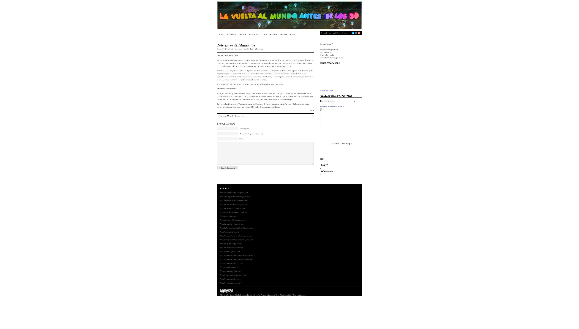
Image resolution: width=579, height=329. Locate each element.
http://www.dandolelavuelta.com (231, 247)
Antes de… (254, 34)
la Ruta (242, 34)
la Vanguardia (327, 171)
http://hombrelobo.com (228, 216)
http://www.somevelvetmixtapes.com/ (233, 275)
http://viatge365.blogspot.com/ (231, 243)
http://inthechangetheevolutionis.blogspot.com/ (236, 228)
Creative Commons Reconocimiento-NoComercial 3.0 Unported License (280, 295)
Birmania (230, 116)
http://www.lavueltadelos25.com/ (231, 263)
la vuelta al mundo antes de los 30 (332, 107)
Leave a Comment (256, 49)
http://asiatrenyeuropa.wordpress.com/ (234, 192)
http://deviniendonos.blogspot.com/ (232, 208)
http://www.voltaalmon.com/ (230, 283)
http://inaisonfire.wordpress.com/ (232, 224)
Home (221, 34)
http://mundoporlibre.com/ (229, 232)
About (293, 34)
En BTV (324, 165)
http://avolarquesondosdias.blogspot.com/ (235, 196)
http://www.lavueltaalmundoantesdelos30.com (236, 255)
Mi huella (231, 34)
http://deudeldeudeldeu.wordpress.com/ (234, 204)
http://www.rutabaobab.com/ (230, 271)
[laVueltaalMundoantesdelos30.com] (329, 128)
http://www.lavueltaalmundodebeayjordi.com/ (236, 259)
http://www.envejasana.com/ (230, 251)
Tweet (312, 110)
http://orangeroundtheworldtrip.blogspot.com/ (236, 239)
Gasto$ (283, 34)
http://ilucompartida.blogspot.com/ (232, 220)
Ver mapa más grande (326, 90)
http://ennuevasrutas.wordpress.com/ (233, 212)
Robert (227, 49)
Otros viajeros (269, 34)
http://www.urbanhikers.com (230, 279)
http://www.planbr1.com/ (229, 267)
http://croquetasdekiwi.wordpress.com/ (234, 200)
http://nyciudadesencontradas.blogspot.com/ (236, 236)
